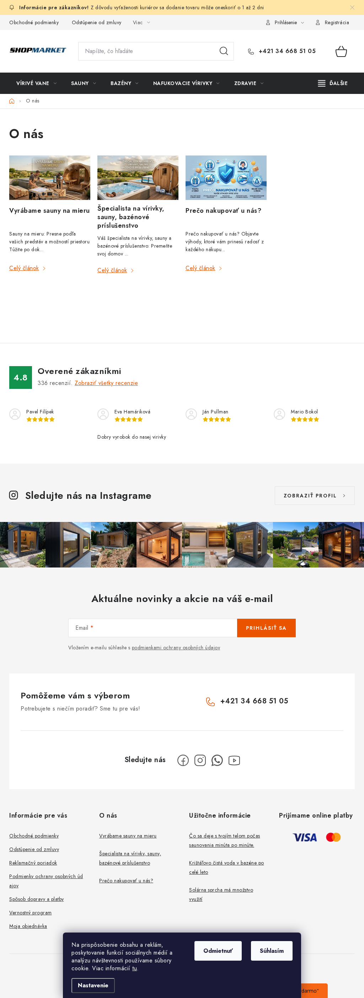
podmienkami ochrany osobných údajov (176, 647)
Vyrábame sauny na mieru (49, 210)
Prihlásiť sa (266, 628)
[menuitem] (36, 83)
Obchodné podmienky (34, 22)
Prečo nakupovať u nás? (223, 210)
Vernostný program (30, 912)
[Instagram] (200, 760)
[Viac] (333, 83)
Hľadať (224, 51)
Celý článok (24, 268)
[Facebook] (183, 760)
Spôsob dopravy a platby (36, 899)
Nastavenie (93, 985)
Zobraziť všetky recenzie (106, 383)
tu (134, 968)
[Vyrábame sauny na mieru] (49, 178)
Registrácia (337, 22)
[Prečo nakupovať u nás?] (226, 178)
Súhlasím (272, 951)
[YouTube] (234, 760)
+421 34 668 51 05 (286, 51)
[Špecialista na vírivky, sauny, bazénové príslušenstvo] (137, 177)
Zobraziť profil (310, 495)
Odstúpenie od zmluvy (97, 22)
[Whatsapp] (217, 760)
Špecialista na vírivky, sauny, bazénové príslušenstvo (131, 217)
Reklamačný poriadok (33, 862)
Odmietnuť (218, 951)
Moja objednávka (28, 926)
